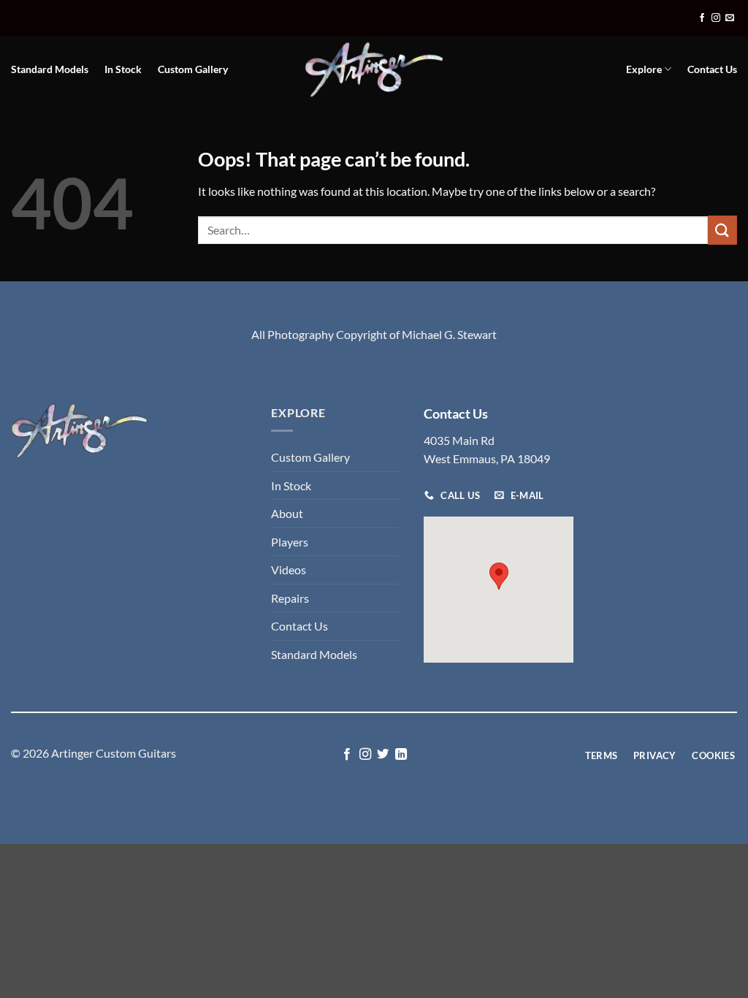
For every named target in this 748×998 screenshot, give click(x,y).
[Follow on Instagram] (715, 18)
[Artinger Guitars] (374, 70)
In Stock (123, 69)
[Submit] (722, 230)
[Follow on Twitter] (383, 754)
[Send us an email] (729, 18)
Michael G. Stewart (449, 334)
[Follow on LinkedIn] (401, 754)
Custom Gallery (193, 69)
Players (289, 542)
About (287, 513)
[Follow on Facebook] (702, 18)
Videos (288, 569)
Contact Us (712, 69)
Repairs (290, 598)
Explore (644, 69)
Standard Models (49, 69)
